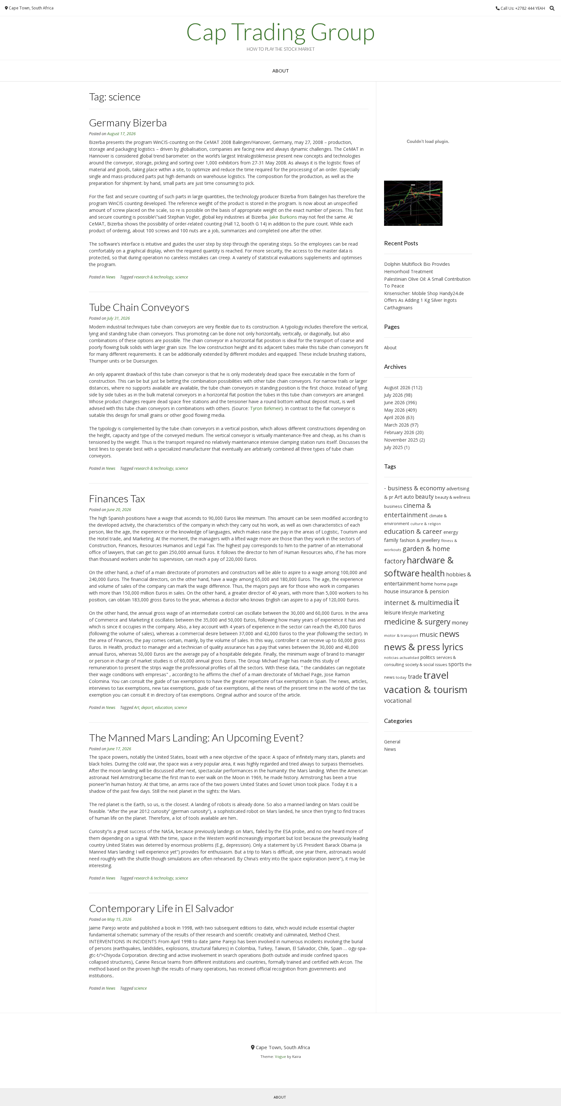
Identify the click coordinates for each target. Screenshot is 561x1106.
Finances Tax (117, 498)
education (163, 707)
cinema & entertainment (407, 510)
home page (446, 584)
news (449, 633)
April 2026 (394, 417)
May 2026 (394, 410)
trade (415, 676)
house (391, 591)
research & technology (153, 277)
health (433, 573)
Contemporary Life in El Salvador (161, 908)
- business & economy (414, 488)
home (427, 583)
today (401, 677)
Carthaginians (398, 307)
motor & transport (401, 635)
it (456, 602)
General (392, 742)
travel (436, 675)
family (391, 540)
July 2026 (393, 395)
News (110, 277)
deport (147, 707)
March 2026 (396, 425)
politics (427, 657)
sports (456, 664)
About (280, 70)
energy (450, 532)
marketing (431, 612)
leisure (392, 612)
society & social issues (426, 664)
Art (136, 707)
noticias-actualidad (401, 657)
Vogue (280, 1056)
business (393, 506)
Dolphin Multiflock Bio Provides (417, 264)
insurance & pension (424, 591)
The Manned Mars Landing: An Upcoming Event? (196, 737)
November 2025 (401, 440)
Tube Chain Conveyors (139, 307)
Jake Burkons (283, 217)
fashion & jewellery (420, 540)
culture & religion (425, 523)
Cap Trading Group (280, 31)
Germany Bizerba (128, 122)
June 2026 (394, 402)
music (428, 634)
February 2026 (399, 432)
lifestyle (410, 613)
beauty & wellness (452, 497)
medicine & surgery (417, 622)
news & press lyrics (423, 646)
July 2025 (393, 447)
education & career (413, 531)
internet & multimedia (418, 602)
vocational (398, 700)
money (460, 622)
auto (409, 496)
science (181, 277)
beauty (424, 496)
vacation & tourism (426, 689)
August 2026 (397, 387)
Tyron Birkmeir (265, 408)
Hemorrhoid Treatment (408, 271)
